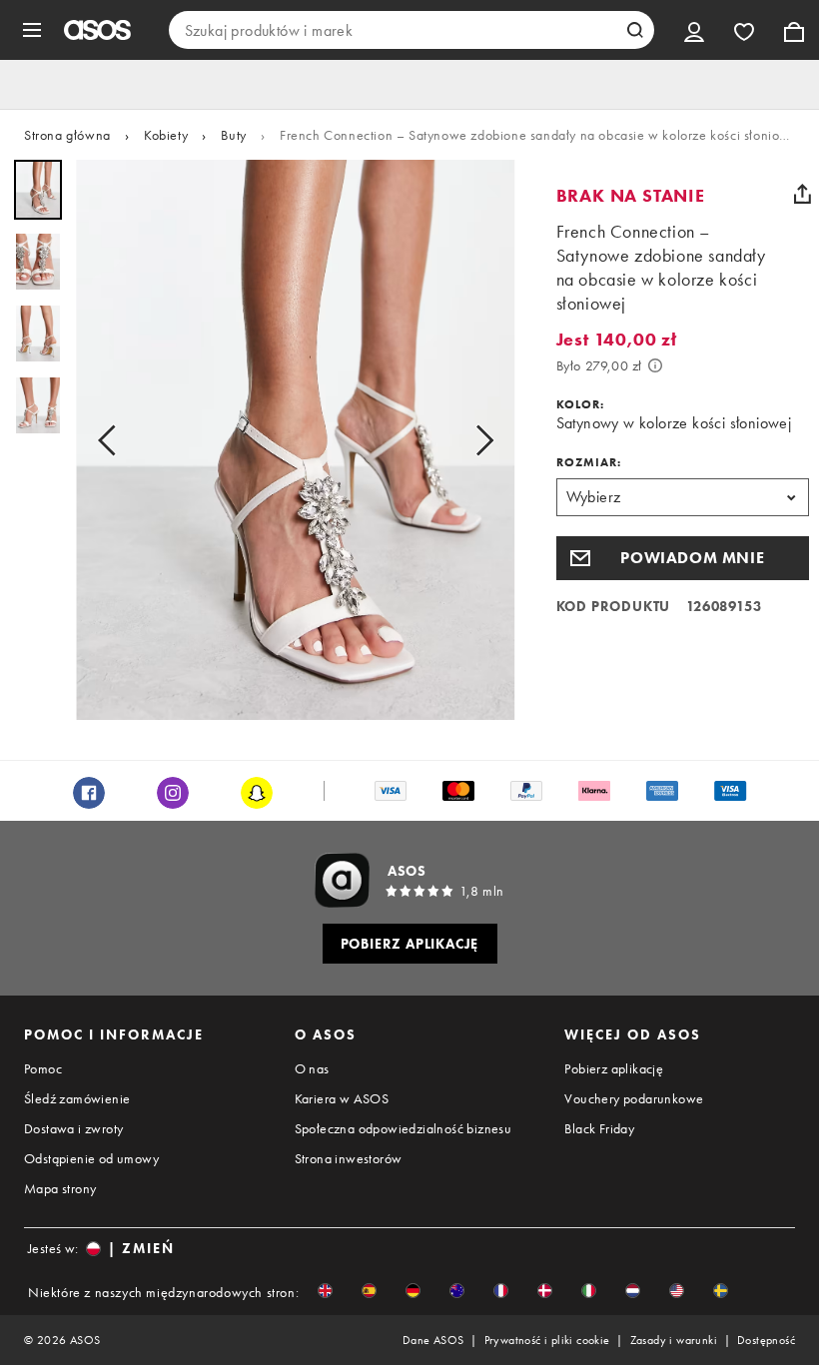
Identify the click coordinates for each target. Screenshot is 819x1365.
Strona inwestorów (349, 1158)
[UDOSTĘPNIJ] (802, 194)
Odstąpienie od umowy (91, 1158)
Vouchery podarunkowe (633, 1098)
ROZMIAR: (588, 462)
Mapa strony (60, 1188)
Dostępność (766, 1340)
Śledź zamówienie (77, 1098)
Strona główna (67, 135)
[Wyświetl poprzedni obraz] (113, 439)
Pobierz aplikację (613, 1068)
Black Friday (599, 1128)
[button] (682, 558)
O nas (312, 1068)
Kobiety (166, 135)
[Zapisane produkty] (744, 30)
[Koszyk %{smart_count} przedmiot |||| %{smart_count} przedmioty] (794, 30)
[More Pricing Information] (655, 365)
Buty (233, 135)
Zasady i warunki (673, 1340)
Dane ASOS (433, 1340)
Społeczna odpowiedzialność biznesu (403, 1128)
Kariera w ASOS (342, 1098)
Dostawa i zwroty (73, 1128)
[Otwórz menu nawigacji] (32, 30)
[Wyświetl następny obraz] (478, 439)
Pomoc (43, 1068)
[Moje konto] (694, 30)
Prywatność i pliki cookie (547, 1340)
